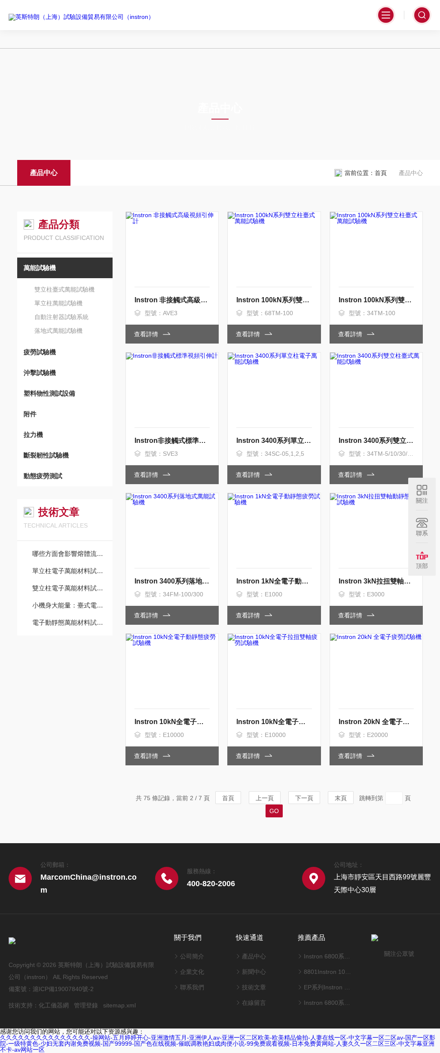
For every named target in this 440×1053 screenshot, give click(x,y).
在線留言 (254, 1002)
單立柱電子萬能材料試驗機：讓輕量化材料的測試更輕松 (69, 570)
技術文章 (254, 987)
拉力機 (33, 434)
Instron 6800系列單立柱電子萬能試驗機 (327, 1002)
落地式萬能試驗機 (58, 330)
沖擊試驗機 (40, 372)
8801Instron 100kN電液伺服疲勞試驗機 (327, 971)
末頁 (341, 798)
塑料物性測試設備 (49, 393)
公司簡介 (192, 956)
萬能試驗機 (40, 267)
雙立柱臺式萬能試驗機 (64, 289)
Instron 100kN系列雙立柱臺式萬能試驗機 (274, 300)
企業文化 (192, 971)
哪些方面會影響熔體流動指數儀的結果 (69, 553)
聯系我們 (192, 987)
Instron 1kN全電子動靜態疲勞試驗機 (274, 581)
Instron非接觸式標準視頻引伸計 (172, 440)
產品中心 (44, 172)
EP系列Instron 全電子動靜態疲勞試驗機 (327, 987)
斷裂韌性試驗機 (46, 455)
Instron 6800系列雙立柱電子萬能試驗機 (327, 956)
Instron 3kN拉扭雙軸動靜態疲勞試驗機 (376, 581)
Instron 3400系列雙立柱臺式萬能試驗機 (376, 440)
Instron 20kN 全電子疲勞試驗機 (376, 721)
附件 (30, 414)
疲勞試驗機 (40, 352)
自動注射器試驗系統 (61, 316)
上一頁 (265, 798)
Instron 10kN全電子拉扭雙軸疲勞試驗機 (274, 721)
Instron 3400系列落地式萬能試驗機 (172, 581)
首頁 (381, 172)
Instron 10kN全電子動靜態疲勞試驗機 (172, 721)
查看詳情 (147, 334)
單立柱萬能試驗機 (58, 303)
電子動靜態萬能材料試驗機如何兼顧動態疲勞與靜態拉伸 (69, 622)
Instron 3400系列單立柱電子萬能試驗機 (274, 440)
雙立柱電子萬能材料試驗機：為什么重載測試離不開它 (69, 588)
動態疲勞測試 (43, 475)
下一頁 (304, 798)
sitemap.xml (119, 1005)
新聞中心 (254, 971)
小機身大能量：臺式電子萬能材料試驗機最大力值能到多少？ (69, 605)
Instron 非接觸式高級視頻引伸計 (172, 300)
